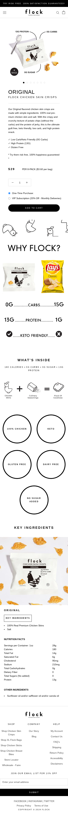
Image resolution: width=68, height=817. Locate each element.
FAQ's (56, 742)
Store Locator (11, 759)
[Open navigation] (4, 12)
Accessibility (56, 758)
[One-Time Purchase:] (9, 192)
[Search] (57, 12)
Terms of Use (41, 805)
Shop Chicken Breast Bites (11, 752)
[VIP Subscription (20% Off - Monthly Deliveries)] (9, 197)
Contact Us (56, 736)
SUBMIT (34, 792)
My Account (57, 731)
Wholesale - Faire (11, 765)
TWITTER (49, 801)
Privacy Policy (24, 805)
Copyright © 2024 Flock (34, 810)
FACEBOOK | (21, 801)
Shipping (56, 747)
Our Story (34, 731)
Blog (34, 736)
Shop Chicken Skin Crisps (11, 733)
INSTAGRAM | (36, 801)
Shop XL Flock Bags (11, 740)
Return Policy (57, 752)
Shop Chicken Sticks (11, 745)
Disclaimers (57, 763)
